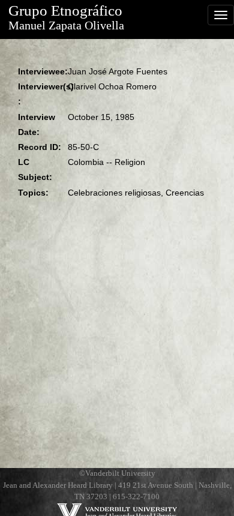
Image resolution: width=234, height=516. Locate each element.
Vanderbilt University (120, 473)
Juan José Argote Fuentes (117, 71)
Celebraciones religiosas (114, 192)
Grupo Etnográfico (65, 10)
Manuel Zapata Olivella (66, 25)
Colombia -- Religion (106, 162)
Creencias (185, 192)
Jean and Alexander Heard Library (58, 485)
